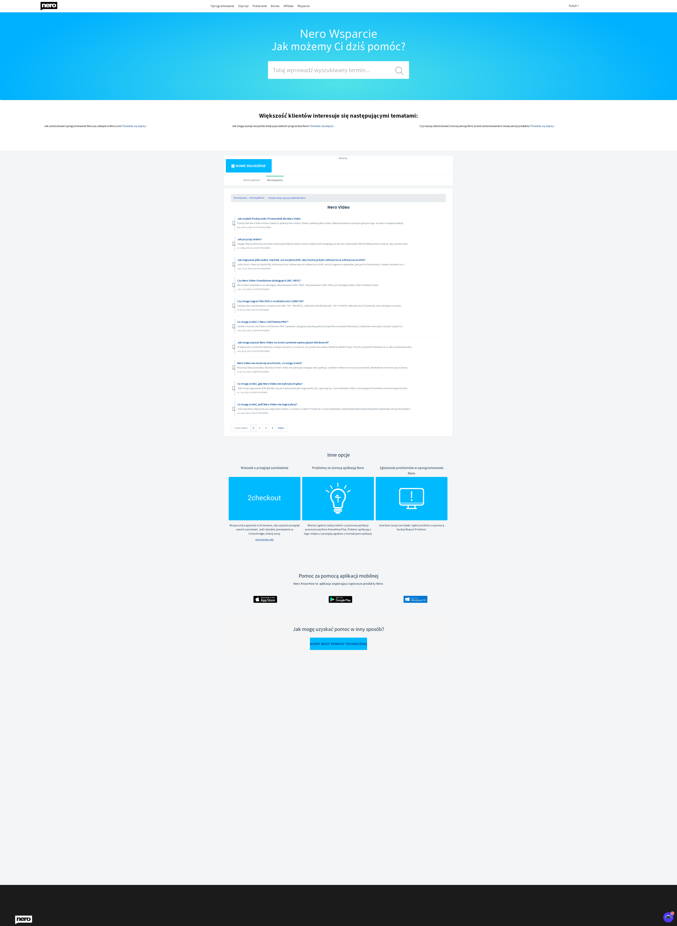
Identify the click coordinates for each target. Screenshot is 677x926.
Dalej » (281, 427)
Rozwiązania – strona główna (249, 197)
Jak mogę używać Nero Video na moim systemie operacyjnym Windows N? (283, 342)
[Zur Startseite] (51, 5)
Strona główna (251, 179)
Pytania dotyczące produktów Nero (287, 197)
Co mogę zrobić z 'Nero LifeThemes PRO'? (262, 321)
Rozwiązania (275, 179)
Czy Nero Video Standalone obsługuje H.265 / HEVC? (269, 280)
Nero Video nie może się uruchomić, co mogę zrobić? (269, 363)
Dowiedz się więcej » (135, 126)
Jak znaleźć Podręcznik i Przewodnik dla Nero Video (269, 218)
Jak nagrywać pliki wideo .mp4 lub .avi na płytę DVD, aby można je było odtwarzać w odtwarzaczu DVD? (301, 260)
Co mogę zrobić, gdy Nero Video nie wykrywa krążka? (270, 383)
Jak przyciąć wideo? (249, 239)
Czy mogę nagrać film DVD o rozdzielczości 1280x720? (270, 301)
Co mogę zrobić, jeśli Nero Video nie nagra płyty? (267, 404)
